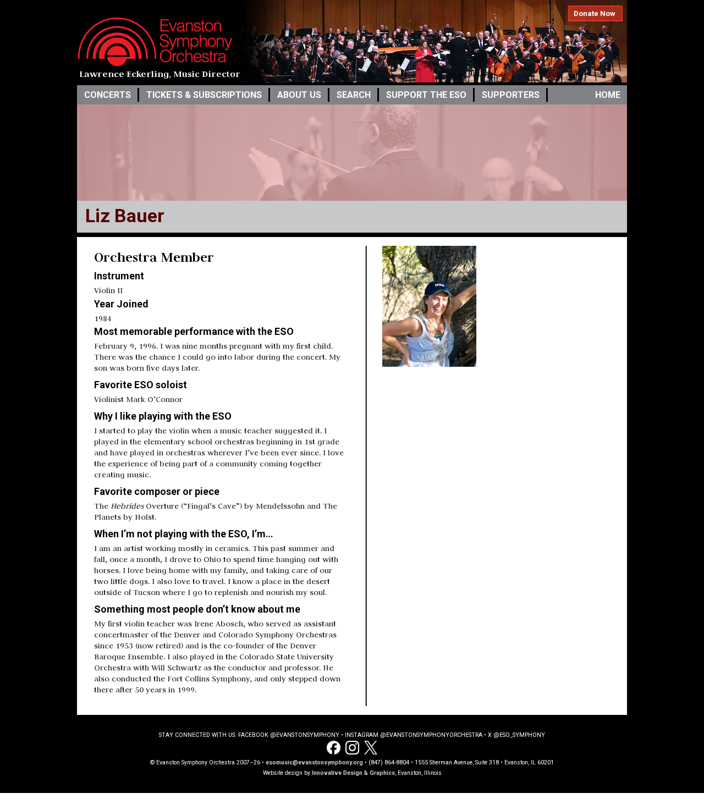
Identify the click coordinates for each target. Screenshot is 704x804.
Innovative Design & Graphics (353, 773)
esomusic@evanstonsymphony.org (314, 762)
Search (354, 95)
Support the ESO (426, 95)
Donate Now (594, 13)
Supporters (511, 95)
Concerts (107, 95)
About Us (299, 95)
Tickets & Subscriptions (204, 95)
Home (607, 95)
